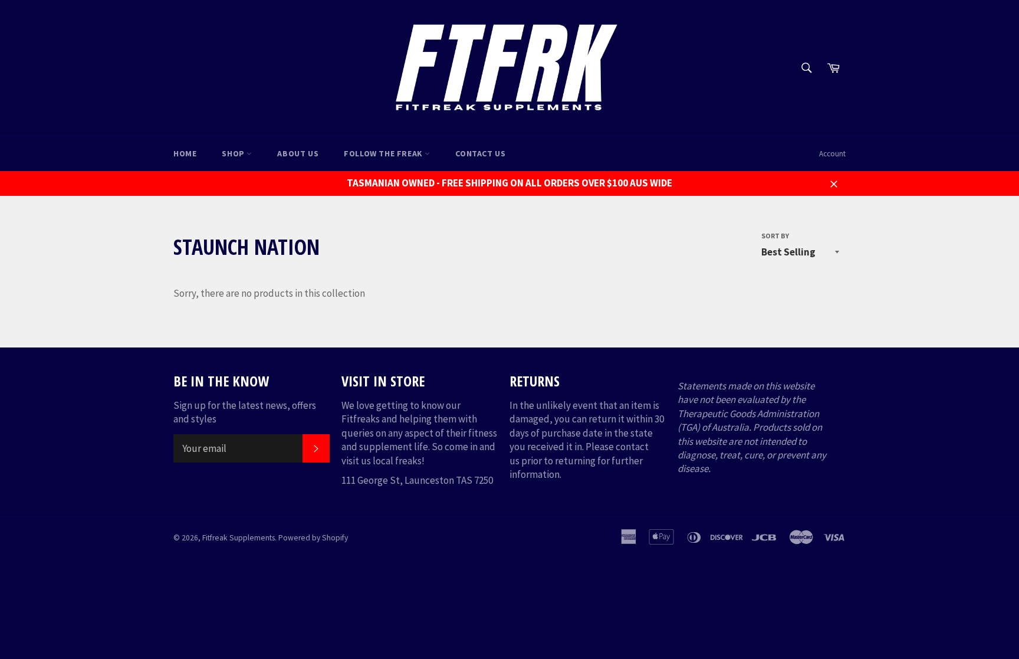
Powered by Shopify (313, 538)
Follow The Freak (384, 153)
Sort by (775, 235)
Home (184, 153)
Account (832, 154)
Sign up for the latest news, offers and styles (244, 412)
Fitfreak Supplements (238, 538)
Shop (234, 153)
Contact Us (480, 153)
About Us (297, 153)
